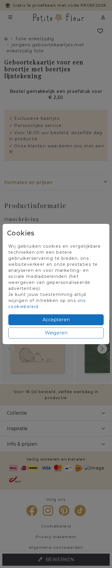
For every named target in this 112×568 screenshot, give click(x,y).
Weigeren (56, 333)
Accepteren (56, 319)
